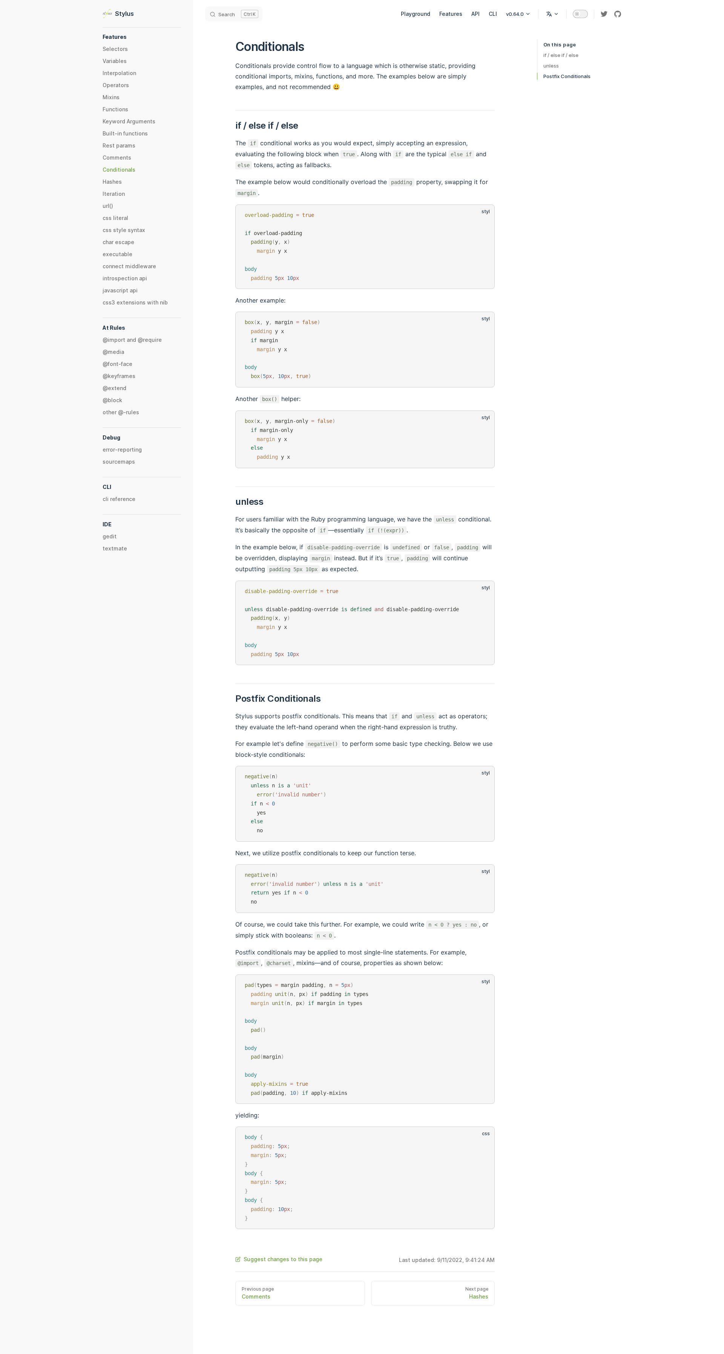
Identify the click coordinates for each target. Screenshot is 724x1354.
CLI (493, 14)
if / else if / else (560, 55)
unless (551, 66)
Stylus (124, 13)
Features (450, 14)
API (475, 14)
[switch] (580, 14)
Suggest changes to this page (283, 1259)
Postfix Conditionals (567, 76)
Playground (415, 14)
